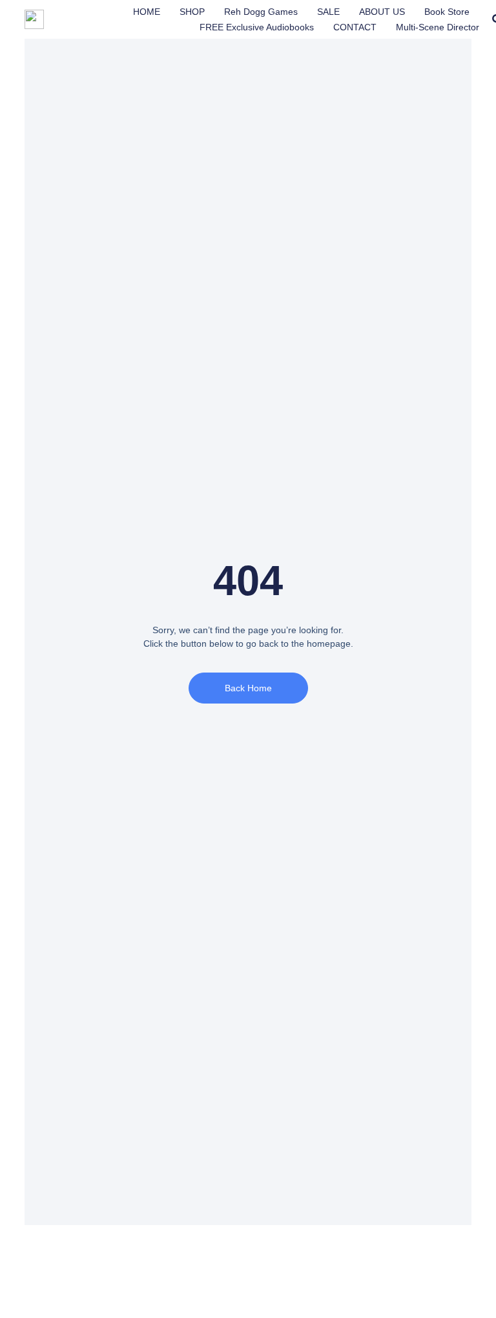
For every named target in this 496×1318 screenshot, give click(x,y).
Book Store (447, 11)
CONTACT (355, 27)
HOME (146, 11)
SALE (328, 11)
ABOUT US (382, 11)
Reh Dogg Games (261, 11)
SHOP (192, 11)
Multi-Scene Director (437, 27)
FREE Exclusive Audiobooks (257, 27)
